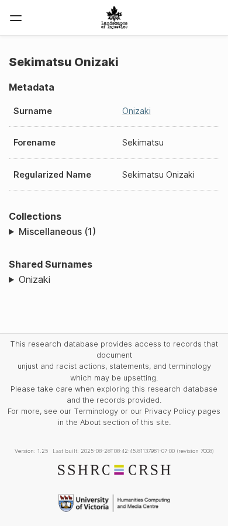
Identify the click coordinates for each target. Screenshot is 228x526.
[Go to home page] (114, 17)
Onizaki (136, 111)
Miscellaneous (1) (57, 231)
